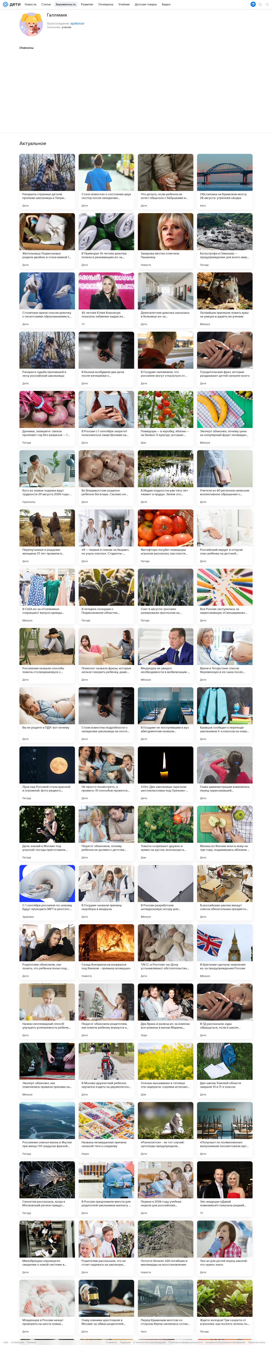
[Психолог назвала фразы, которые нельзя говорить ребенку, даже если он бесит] (106, 656)
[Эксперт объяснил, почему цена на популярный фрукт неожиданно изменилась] (225, 418)
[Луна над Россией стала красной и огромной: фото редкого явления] (47, 774)
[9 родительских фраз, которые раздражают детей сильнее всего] (225, 359)
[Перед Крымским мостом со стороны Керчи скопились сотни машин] (165, 1307)
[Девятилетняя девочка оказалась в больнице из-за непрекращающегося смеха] (165, 300)
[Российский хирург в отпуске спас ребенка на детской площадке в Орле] (225, 537)
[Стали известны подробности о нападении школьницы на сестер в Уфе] (106, 715)
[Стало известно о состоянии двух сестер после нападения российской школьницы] (106, 181)
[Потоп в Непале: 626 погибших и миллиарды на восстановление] (165, 1248)
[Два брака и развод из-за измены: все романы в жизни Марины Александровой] (165, 1011)
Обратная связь (256, 1342)
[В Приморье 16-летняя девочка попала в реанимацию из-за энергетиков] (106, 241)
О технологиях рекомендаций (149, 1342)
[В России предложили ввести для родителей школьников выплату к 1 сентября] (106, 1189)
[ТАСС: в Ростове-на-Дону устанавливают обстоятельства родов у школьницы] (165, 952)
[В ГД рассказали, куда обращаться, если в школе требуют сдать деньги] (225, 1011)
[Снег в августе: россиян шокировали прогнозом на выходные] (165, 596)
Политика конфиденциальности (186, 1342)
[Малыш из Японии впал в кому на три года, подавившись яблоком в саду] (225, 833)
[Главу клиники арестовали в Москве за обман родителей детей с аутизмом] (106, 1307)
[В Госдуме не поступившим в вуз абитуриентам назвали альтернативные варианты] (165, 715)
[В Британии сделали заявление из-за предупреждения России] (225, 952)
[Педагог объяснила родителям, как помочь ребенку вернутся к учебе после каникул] (106, 1011)
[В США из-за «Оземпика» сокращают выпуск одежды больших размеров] (47, 596)
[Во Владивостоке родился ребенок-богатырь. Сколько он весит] (106, 478)
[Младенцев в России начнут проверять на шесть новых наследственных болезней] (47, 1307)
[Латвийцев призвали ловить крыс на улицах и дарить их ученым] (225, 300)
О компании (17, 1342)
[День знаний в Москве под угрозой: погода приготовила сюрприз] (47, 833)
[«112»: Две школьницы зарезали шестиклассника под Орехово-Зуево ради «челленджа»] (165, 774)
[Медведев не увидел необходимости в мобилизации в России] (165, 656)
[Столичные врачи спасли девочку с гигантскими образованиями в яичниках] (47, 300)
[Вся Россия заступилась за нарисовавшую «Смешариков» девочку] (225, 596)
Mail (6, 1342)
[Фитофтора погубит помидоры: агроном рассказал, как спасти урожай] (165, 537)
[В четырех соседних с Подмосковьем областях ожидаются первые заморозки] (106, 596)
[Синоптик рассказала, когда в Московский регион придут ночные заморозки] (47, 1189)
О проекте (111, 1342)
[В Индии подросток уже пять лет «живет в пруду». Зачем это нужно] (165, 478)
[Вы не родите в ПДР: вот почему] (47, 715)
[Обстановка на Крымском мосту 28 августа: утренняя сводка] (225, 181)
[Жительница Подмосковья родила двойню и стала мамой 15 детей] (47, 241)
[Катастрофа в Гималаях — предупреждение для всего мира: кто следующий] (225, 241)
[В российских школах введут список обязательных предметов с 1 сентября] (225, 893)
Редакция (125, 1342)
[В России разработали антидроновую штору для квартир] (165, 893)
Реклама (31, 1342)
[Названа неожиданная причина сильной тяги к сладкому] (106, 1130)
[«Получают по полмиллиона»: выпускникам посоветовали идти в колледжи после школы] (225, 1130)
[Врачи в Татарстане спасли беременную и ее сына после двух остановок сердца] (225, 656)
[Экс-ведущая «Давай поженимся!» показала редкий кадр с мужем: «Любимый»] (225, 1189)
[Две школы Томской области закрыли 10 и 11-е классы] (225, 1070)
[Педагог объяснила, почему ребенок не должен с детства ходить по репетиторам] (106, 833)
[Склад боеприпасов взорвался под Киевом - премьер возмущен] (106, 952)
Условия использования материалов (225, 1342)
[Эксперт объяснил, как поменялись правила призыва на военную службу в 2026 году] (47, 1070)
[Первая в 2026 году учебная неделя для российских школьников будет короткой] (165, 1189)
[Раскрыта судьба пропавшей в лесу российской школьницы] (47, 359)
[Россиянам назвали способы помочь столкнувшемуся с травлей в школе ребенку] (47, 656)
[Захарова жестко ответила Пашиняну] (165, 241)
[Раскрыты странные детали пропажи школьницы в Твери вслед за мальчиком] (47, 181)
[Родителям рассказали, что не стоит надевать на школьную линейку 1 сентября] (106, 1248)
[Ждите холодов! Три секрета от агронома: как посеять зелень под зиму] (225, 1307)
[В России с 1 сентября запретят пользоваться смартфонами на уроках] (106, 418)
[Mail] (5, 4)
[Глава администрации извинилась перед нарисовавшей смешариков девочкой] (225, 774)
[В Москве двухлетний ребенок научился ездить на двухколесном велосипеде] (106, 1070)
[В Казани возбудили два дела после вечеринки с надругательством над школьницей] (106, 359)
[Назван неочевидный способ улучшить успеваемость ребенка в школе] (47, 1011)
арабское (77, 23)
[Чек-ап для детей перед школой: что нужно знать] (225, 1248)
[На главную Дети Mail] (14, 4)
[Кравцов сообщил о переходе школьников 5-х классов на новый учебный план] (225, 715)
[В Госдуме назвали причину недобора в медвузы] (106, 893)
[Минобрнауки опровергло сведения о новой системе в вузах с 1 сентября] (47, 1248)
